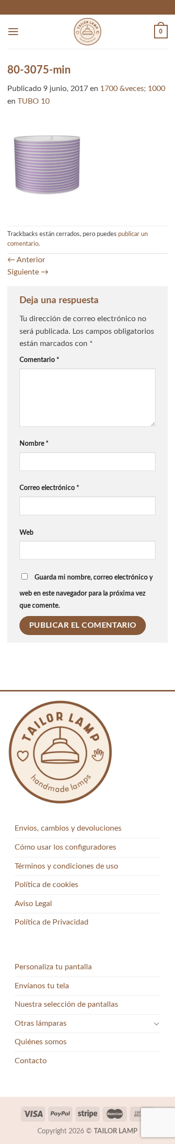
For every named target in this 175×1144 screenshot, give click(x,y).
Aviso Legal (33, 904)
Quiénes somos (41, 1042)
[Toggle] (156, 1023)
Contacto (31, 1061)
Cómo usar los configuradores (65, 847)
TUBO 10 (34, 101)
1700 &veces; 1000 (132, 88)
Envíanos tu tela (42, 986)
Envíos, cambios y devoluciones (68, 828)
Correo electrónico (49, 487)
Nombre (34, 443)
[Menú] (13, 31)
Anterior (26, 260)
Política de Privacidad (51, 922)
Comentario (39, 359)
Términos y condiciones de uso (66, 866)
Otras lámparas (41, 1023)
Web (26, 532)
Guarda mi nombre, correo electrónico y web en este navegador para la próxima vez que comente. (86, 592)
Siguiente (28, 272)
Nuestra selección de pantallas (66, 1004)
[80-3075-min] (87, 166)
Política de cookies (46, 885)
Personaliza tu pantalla (53, 967)
